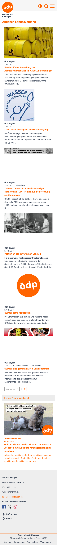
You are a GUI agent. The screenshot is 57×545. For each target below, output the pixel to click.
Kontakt (9, 518)
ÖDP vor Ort (11, 514)
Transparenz (46, 542)
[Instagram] (15, 507)
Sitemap (8, 542)
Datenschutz (32, 542)
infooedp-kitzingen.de (12, 497)
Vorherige (10, 389)
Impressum (19, 542)
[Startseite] (7, 7)
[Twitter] (9, 507)
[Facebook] (4, 507)
